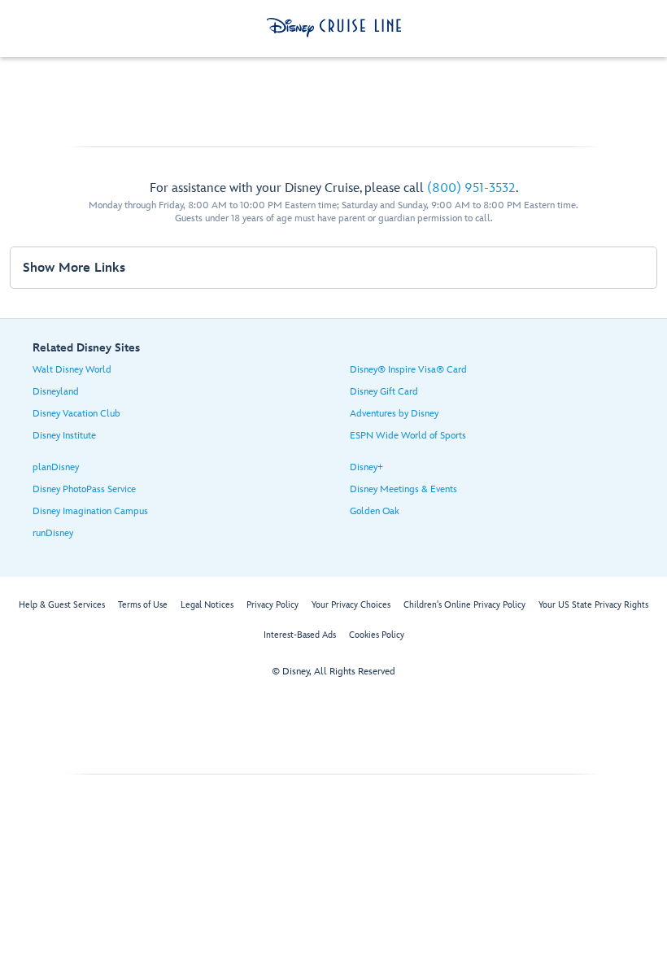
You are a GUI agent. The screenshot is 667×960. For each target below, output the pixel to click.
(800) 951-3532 (471, 188)
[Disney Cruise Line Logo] (334, 27)
